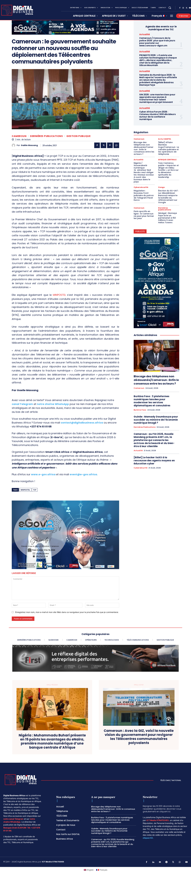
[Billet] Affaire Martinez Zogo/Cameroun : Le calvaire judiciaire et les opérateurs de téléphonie (168, 148)
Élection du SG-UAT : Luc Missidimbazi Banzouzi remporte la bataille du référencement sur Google (168, 196)
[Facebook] (179, 8)
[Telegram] (166, 862)
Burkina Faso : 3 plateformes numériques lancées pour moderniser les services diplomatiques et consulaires (152, 401)
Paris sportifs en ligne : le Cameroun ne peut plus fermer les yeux (144, 215)
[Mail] (160, 862)
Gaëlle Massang (29, 145)
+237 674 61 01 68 (41, 426)
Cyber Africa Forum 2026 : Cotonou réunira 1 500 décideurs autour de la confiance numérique (157, 115)
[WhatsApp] (116, 145)
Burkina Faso (140, 410)
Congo (161, 187)
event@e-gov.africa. (84, 474)
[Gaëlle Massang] (14, 145)
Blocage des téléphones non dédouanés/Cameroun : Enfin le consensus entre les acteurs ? (144, 148)
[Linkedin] (153, 862)
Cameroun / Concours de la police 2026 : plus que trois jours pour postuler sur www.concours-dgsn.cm (157, 42)
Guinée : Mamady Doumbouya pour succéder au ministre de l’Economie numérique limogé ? (156, 419)
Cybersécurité (141, 187)
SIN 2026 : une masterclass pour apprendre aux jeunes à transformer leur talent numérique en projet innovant (157, 98)
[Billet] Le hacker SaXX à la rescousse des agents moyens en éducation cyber (154, 460)
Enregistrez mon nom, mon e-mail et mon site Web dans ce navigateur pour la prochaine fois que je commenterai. (67, 612)
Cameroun (19, 136)
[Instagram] (183, 8)
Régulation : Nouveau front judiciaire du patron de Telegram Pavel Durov (144, 195)
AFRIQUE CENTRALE (167, 160)
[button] (169, 7)
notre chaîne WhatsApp (53, 404)
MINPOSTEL (59, 295)
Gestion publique (78, 136)
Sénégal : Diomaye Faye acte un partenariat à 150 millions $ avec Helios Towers (167, 218)
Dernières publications (46, 136)
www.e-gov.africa (43, 474)
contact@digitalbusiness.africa (82, 422)
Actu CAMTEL (164, 139)
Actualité (144, 34)
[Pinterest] (110, 145)
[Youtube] (186, 862)
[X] (186, 8)
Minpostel (25, 490)
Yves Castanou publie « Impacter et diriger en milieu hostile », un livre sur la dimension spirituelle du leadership (168, 170)
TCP (34, 490)
